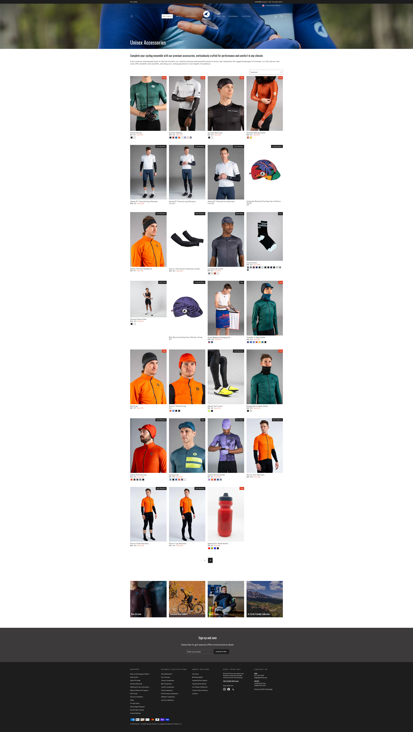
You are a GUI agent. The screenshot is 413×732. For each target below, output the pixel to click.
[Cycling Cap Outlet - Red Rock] (215, 273)
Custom (246, 16)
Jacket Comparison (167, 687)
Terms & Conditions (136, 697)
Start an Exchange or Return (139, 674)
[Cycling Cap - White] (185, 480)
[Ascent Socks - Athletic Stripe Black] (248, 267)
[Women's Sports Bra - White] (134, 324)
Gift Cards (133, 694)
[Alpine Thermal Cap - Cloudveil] (140, 480)
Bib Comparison (166, 684)
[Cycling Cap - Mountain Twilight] (182, 480)
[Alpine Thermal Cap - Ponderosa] (137, 480)
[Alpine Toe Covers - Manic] (209, 411)
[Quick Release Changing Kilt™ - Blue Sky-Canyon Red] (209, 342)
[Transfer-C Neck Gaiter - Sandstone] (257, 342)
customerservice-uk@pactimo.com (260, 684)
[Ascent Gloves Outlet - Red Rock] (215, 480)
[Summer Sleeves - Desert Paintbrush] (179, 138)
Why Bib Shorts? (166, 674)
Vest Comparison (167, 690)
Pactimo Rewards (136, 684)
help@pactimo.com (260, 677)
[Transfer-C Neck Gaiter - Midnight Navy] (248, 342)
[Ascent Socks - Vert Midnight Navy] (271, 267)
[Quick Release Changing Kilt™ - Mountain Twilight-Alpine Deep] (212, 342)
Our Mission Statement (200, 687)
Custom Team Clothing (199, 690)
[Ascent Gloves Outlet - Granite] (221, 480)
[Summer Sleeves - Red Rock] (173, 138)
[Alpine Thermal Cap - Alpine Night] (134, 480)
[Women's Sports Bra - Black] (132, 324)
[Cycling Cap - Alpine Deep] (170, 480)
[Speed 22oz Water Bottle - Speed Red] (209, 548)
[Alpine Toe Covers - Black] (212, 411)
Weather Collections (168, 697)
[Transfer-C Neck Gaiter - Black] (265, 342)
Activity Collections (167, 700)
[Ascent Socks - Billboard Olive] (260, 267)
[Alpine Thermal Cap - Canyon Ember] (132, 480)
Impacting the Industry (199, 680)
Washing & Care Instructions (139, 687)
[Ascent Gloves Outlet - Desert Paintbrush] (212, 480)
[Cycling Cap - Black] (173, 480)
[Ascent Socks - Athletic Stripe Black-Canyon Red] (254, 267)
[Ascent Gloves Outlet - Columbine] (209, 480)
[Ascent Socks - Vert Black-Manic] (268, 267)
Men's (179, 16)
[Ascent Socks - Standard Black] (274, 267)
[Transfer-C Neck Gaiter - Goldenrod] (260, 342)
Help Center (134, 677)
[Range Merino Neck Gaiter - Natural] (251, 411)
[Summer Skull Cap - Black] (209, 138)
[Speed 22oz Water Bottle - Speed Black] (218, 548)
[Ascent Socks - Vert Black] (265, 267)
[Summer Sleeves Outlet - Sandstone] (248, 138)
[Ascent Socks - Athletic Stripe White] (251, 267)
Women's (191, 16)
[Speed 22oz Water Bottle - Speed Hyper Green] (212, 548)
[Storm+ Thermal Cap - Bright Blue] (173, 411)
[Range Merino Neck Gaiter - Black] (248, 411)
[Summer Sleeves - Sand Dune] (188, 138)
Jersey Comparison (167, 680)
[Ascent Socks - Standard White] (277, 267)
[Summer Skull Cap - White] (212, 138)
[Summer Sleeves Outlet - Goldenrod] (251, 138)
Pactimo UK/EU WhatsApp (263, 689)
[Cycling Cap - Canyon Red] (179, 480)
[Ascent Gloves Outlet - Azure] (218, 480)
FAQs (132, 700)
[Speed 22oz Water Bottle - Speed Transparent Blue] (215, 548)
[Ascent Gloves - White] (134, 138)
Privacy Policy (134, 703)
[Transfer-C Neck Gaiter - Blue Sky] (251, 342)
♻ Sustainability (197, 677)
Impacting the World (199, 684)
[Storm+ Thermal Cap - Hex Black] (176, 411)
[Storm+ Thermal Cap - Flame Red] (170, 411)
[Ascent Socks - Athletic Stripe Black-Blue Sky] (257, 267)
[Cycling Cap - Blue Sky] (176, 480)
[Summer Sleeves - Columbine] (185, 138)
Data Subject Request (137, 707)
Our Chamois (165, 677)
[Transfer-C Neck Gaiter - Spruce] (262, 342)
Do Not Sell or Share (137, 710)
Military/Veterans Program (139, 690)
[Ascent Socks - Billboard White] (248, 270)
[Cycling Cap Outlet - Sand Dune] (212, 273)
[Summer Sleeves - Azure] (176, 138)
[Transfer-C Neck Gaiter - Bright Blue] (254, 342)
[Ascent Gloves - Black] (132, 138)
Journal (233, 16)
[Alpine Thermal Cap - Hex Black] (143, 480)
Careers (195, 694)
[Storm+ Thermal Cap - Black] (179, 411)
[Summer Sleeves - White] (182, 138)
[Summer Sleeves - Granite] (191, 138)
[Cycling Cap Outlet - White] (218, 273)
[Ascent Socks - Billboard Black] (280, 267)
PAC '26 (221, 16)
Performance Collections (169, 694)
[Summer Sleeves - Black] (170, 138)
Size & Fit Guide (135, 680)
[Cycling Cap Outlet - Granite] (209, 273)
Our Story (195, 674)
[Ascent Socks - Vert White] (262, 267)
